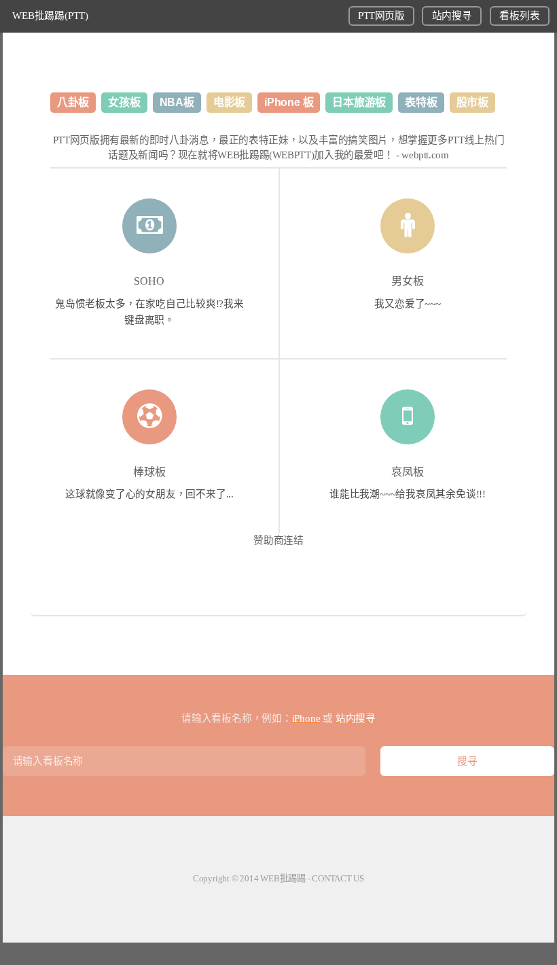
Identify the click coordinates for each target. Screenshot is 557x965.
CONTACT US (338, 878)
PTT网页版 (381, 15)
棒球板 (149, 472)
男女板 (407, 281)
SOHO (149, 281)
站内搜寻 (452, 15)
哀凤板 (407, 472)
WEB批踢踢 (283, 878)
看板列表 (519, 15)
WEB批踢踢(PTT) (50, 15)
